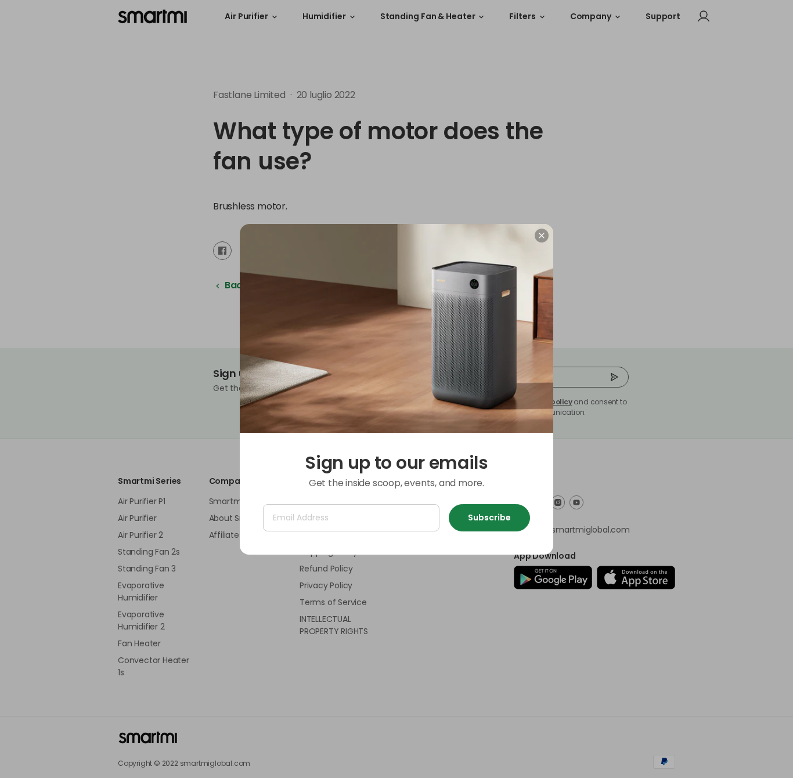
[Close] (542, 236)
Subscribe (489, 517)
